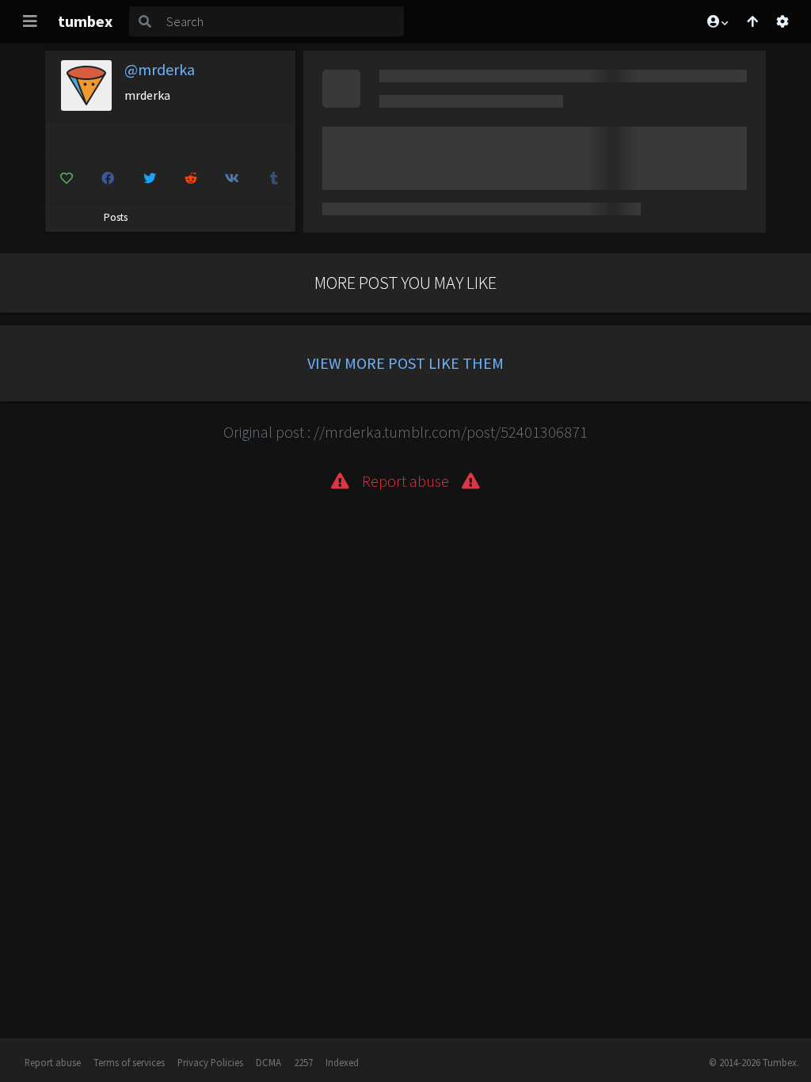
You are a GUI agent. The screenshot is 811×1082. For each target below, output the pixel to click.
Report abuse (53, 1062)
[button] (716, 21)
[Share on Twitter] (149, 178)
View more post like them (405, 363)
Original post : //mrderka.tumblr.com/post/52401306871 (405, 432)
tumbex (85, 21)
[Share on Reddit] (190, 178)
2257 (303, 1062)
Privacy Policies (210, 1062)
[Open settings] (782, 21)
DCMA (268, 1062)
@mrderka (159, 69)
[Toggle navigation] (30, 21)
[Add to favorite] (66, 178)
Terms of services (129, 1062)
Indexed (342, 1062)
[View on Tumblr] (274, 178)
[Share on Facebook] (107, 178)
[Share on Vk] (232, 178)
